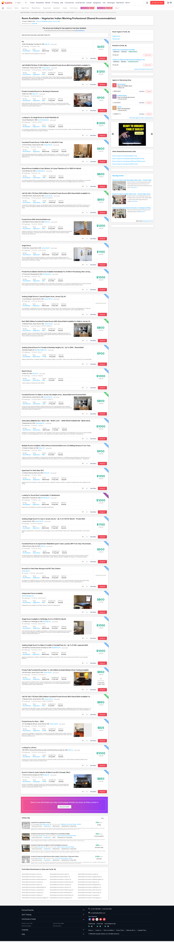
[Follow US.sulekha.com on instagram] (93, 919)
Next (102, 818)
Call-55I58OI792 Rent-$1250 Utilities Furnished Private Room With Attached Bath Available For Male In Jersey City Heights (57, 65)
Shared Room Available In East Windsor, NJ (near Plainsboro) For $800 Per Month (51, 168)
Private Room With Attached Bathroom (36, 219)
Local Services (80, 3)
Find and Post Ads (28, 910)
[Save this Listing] (83, 58)
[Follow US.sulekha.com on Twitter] (97, 919)
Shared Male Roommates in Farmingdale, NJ (89, 897)
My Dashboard (80, 30)
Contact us (98, 930)
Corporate (25, 930)
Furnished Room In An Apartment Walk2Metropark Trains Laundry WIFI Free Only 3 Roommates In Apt (57, 544)
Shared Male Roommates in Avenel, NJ (88, 874)
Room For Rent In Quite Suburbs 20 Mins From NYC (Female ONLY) (46, 772)
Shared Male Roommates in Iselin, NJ (59, 874)
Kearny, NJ (46, 473)
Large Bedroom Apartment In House (40, 822)
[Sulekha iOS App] (92, 926)
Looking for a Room (29, 747)
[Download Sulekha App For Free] (147, 3)
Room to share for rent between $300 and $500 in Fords (128, 158)
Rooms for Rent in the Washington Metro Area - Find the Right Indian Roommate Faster (132, 180)
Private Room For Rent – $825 (33, 721)
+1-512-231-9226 (107, 909)
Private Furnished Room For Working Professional (40, 91)
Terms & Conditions (108, 930)
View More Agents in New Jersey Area (140, 118)
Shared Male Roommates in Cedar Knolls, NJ (89, 892)
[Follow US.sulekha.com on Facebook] (89, 919)
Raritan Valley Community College (65, 847)
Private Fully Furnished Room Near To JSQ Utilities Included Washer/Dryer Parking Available (55, 670)
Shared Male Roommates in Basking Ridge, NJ (34, 887)
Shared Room (36, 177)
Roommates (40, 3)
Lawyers (89, 3)
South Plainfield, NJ (43, 120)
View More (93, 58)
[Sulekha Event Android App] (97, 926)
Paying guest (36, 51)
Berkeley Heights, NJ (41, 350)
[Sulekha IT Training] (132, 134)
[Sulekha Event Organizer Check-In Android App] (105, 926)
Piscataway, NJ (47, 274)
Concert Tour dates (58, 923)
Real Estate (120, 3)
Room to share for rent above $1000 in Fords (125, 164)
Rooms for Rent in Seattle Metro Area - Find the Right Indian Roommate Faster (132, 194)
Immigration (97, 3)
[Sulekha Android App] (89, 926)
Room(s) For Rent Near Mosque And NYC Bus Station (41, 568)
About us (90, 930)
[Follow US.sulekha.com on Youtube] (100, 919)
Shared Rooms (36, 8)
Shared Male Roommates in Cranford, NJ (60, 879)
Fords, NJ (38, 21)
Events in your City (27, 923)
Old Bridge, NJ (47, 621)
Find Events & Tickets (29, 919)
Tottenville (34, 23)
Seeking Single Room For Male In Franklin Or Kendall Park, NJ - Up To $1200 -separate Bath (55, 645)
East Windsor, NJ (40, 171)
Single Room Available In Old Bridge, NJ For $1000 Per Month (44, 619)
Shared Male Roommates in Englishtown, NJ (89, 887)
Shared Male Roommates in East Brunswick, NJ (34, 879)
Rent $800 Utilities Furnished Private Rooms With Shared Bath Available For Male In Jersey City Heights (57, 321)
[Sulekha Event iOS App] (100, 926)
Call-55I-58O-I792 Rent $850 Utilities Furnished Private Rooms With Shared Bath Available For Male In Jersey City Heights (57, 193)
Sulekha (6, 2)
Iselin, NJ (47, 44)
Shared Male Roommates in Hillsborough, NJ (61, 890)
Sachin (119, 107)
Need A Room (27, 371)
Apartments (56, 8)
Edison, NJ (35, 94)
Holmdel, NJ (26, 571)
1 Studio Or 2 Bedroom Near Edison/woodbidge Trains (128, 59)
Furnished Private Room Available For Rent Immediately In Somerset (49, 845)
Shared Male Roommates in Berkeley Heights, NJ (90, 879)
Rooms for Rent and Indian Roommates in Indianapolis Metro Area (132, 208)
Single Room (36, 74)
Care (69, 3)
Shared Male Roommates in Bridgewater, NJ (89, 884)
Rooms (16, 8)
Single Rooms (25, 8)
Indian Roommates (25, 12)
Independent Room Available (32, 593)
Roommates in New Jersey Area (54, 12)
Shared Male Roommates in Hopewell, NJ (89, 895)
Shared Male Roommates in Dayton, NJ (32, 884)
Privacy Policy (120, 930)
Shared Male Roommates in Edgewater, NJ (61, 897)
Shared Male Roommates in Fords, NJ (32, 874)
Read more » (134, 187)
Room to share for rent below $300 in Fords (124, 156)
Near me (9, 8)
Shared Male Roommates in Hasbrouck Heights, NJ (35, 897)
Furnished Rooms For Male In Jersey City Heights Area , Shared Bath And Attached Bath (54, 395)
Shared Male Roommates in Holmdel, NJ (32, 882)
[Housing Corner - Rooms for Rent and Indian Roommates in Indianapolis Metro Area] (119, 216)
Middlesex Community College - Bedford (71, 824)
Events (32, 3)
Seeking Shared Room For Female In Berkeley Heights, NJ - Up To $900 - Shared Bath (53, 347)
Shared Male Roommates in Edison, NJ (60, 876)
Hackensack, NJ (39, 423)
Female (44, 126)
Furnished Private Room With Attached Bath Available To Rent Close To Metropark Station (55, 856)
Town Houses (74, 8)
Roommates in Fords (69, 12)
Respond (102, 58)
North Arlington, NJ (28, 596)
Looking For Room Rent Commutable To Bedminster (41, 495)
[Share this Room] (87, 58)
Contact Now (148, 55)
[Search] (26, 2)
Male (43, 74)
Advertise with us (130, 930)
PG (23, 42)
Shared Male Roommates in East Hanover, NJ (89, 890)
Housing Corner (118, 176)
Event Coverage (26, 926)
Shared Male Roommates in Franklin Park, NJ (61, 882)
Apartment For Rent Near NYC (33, 470)
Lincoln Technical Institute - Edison (63, 858)
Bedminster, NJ (45, 497)
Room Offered (26, 74)
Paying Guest (47, 8)
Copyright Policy (142, 930)
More (127, 3)
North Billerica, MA (44, 824)
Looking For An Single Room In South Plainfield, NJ (40, 117)
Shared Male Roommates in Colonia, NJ (32, 876)
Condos (65, 8)
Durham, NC (42, 835)
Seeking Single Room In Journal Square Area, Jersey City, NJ (44, 296)
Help (23, 934)
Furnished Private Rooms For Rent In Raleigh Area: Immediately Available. (50, 833)
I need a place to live (87, 8)
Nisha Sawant (121, 84)
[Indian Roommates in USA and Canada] (3, 8)
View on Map (56, 21)
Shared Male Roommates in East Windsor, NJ (61, 895)
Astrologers (111, 3)
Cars (104, 3)
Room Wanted (26, 51)
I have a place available (105, 8)
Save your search (64, 807)
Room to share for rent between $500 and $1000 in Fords (128, 161)
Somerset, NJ (41, 847)
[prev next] (132, 134)
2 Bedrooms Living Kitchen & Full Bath (123, 49)
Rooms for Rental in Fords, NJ (142, 69)
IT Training (55, 3)
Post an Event (57, 926)
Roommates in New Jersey (37, 12)
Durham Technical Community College (66, 835)
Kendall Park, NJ (56, 647)
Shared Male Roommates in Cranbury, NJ (60, 884)
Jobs (61, 3)
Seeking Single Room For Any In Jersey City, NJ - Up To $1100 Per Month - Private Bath (53, 519)
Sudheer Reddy (122, 95)
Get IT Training (26, 914)
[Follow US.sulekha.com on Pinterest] (104, 919)
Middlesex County (47, 21)
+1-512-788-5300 (96, 909)
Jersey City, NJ (46, 67)
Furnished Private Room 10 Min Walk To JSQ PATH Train (42, 142)
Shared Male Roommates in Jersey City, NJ (33, 890)
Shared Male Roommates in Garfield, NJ (32, 895)
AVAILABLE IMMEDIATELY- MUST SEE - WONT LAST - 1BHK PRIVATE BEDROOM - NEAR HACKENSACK (57, 421)
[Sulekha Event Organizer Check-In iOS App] (108, 926)
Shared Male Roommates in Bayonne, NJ (88, 882)
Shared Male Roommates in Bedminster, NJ (61, 892)
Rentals (47, 3)
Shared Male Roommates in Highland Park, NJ (90, 876)
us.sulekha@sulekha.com (98, 913)
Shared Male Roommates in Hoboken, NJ (32, 892)
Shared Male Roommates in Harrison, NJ (60, 887)
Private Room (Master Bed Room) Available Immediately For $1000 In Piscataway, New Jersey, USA (57, 272)
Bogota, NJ (46, 775)
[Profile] (169, 2)
